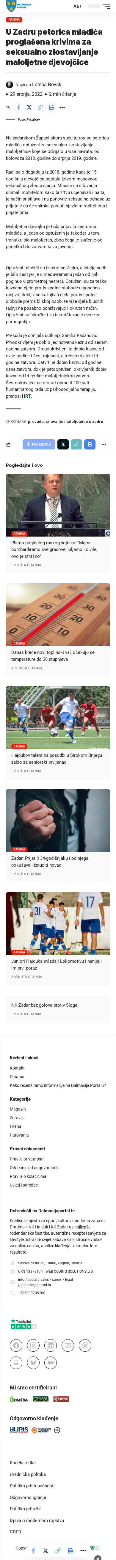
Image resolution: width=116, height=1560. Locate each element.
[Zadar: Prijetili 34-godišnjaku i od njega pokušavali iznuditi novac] (58, 820)
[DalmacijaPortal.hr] (18, 6)
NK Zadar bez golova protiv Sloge (44, 1005)
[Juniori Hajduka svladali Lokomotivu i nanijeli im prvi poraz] (58, 923)
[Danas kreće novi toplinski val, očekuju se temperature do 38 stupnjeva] (58, 614)
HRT (26, 396)
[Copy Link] (40, 107)
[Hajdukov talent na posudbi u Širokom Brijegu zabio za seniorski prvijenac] (58, 717)
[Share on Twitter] (29, 107)
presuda (36, 421)
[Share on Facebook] (18, 107)
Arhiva (14, 19)
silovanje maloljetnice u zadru (74, 421)
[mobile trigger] (105, 6)
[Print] (51, 107)
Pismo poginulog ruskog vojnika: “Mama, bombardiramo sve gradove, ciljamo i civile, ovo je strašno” (54, 549)
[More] (62, 107)
